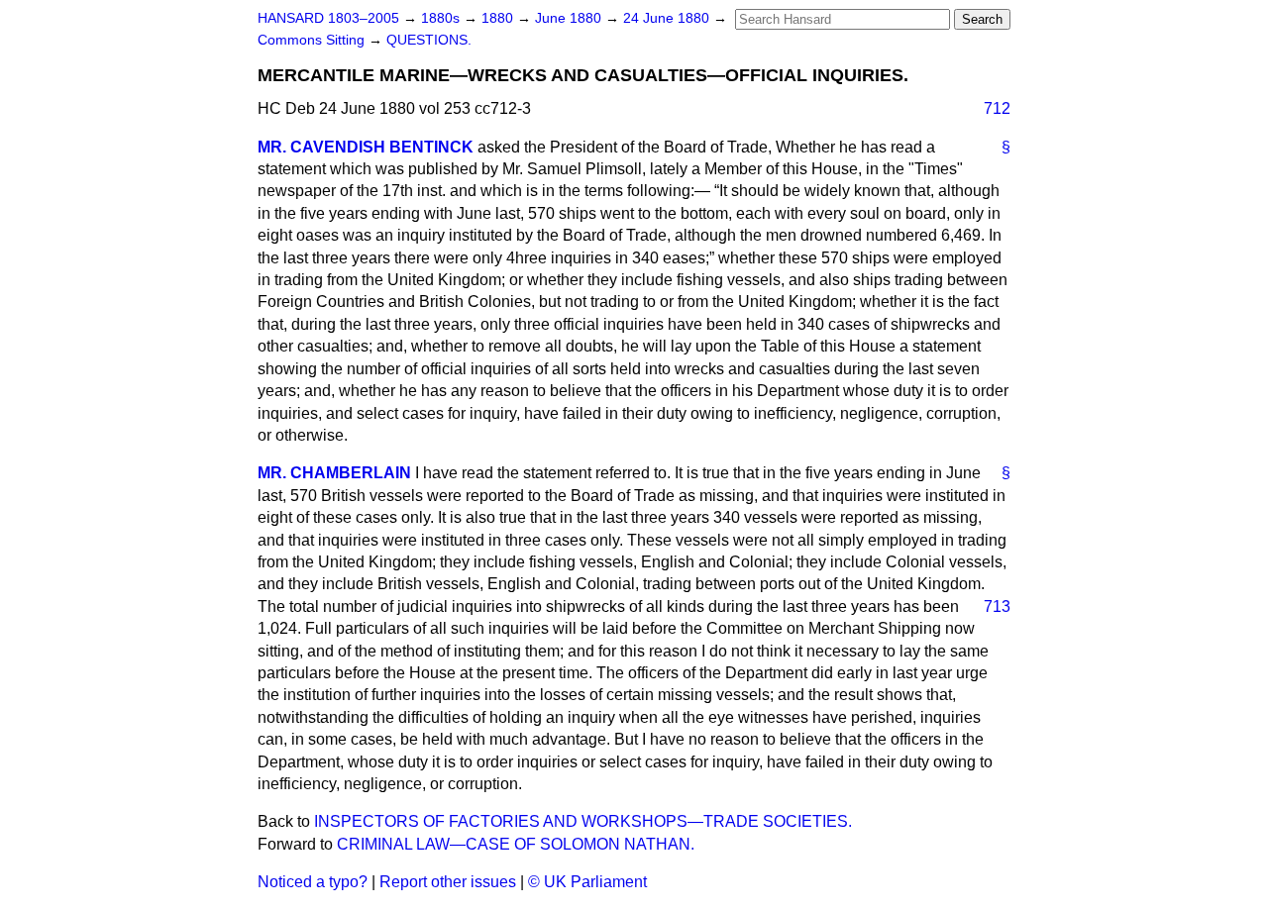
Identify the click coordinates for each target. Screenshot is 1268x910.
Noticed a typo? (313, 881)
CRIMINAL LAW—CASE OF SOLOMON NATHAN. (515, 844)
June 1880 (570, 18)
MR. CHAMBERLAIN (334, 472)
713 (997, 606)
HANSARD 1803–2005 (328, 18)
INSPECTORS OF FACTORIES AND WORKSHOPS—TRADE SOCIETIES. (583, 821)
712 (997, 108)
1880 (499, 18)
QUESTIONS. (429, 40)
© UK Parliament (587, 881)
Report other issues (447, 881)
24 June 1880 (668, 18)
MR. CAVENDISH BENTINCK (366, 147)
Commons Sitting (313, 40)
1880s (442, 18)
